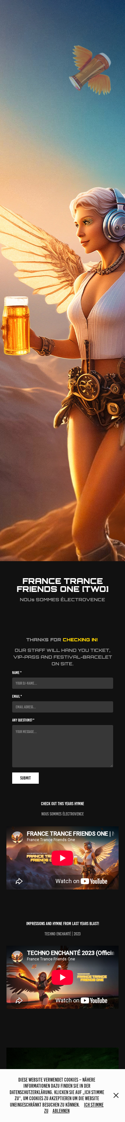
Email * (17, 696)
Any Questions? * (23, 720)
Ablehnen (61, 1111)
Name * (16, 673)
